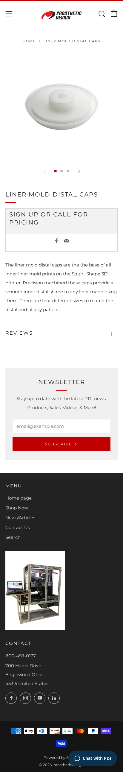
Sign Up (24, 214)
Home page (18, 498)
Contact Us (17, 527)
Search (13, 537)
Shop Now (16, 508)
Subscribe (58, 444)
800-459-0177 (20, 656)
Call (62, 214)
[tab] (55, 171)
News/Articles (20, 517)
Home (29, 41)
